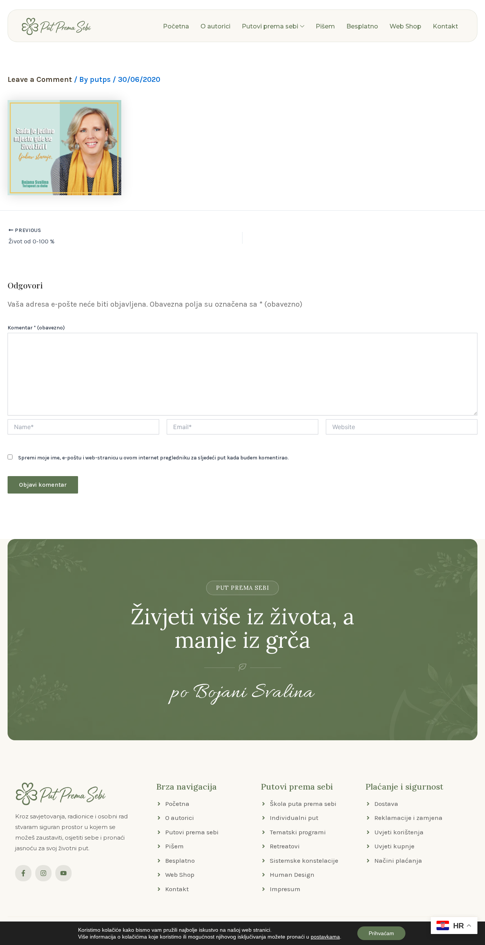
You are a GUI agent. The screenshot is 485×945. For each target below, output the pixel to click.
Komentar (36, 327)
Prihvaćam (381, 933)
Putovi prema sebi (270, 26)
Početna (176, 26)
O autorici (215, 26)
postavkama (325, 937)
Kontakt (445, 26)
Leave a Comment (40, 79)
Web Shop (405, 26)
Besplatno (362, 26)
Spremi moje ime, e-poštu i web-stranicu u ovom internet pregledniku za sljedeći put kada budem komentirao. (153, 457)
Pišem (325, 26)
